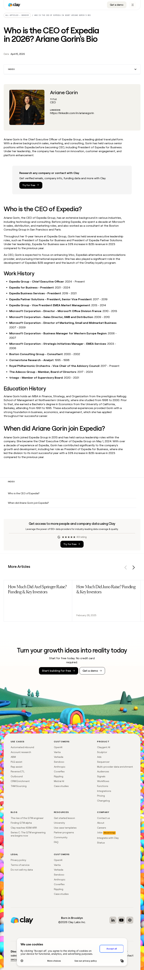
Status (101, 842)
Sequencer (103, 761)
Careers (101, 827)
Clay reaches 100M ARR (24, 827)
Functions (102, 786)
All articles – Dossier (17, 15)
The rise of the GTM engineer (27, 818)
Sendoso (59, 761)
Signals (101, 776)
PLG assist (16, 761)
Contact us (103, 818)
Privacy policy (18, 860)
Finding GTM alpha (21, 822)
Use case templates (65, 827)
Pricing (101, 795)
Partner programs (64, 832)
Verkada (58, 756)
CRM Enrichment (20, 781)
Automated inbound (22, 747)
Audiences (103, 771)
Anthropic (59, 766)
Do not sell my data (22, 869)
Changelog (103, 800)
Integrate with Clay (108, 837)
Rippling (58, 776)
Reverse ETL (18, 771)
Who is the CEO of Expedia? (23, 493)
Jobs (99, 832)
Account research (21, 752)
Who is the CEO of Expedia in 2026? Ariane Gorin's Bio (62, 15)
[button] (72, 69)
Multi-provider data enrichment (115, 766)
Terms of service (20, 865)
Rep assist (16, 766)
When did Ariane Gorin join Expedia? (28, 502)
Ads (99, 756)
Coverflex (59, 771)
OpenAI (58, 747)
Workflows (103, 781)
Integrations (104, 791)
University (59, 822)
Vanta (57, 752)
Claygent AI (103, 747)
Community (60, 837)
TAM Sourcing (19, 786)
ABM (13, 756)
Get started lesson (64, 818)
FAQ (56, 842)
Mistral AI (59, 781)
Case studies (61, 786)
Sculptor (102, 752)
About (100, 822)
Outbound (17, 776)
